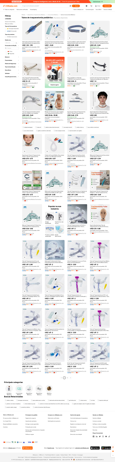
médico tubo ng (80, 127)
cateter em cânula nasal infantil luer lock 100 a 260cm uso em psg (54, 403)
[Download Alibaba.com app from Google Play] (106, 448)
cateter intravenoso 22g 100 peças (42, 407)
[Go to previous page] (61, 377)
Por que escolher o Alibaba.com (10, 418)
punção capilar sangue (12, 407)
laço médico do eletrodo (93, 127)
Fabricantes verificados (53, 418)
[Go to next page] (70, 377)
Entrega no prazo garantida (32, 424)
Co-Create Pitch (7, 421)
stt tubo (93, 400)
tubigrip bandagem (28, 127)
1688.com (41, 455)
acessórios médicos (25, 407)
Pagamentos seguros (31, 418)
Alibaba (23, 14)
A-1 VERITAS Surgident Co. (28, 85)
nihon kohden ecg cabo (30, 403)
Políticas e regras (30, 434)
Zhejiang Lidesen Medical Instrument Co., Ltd (55, 163)
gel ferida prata (72, 400)
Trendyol (74, 455)
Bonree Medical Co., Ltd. (96, 51)
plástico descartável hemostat (52, 127)
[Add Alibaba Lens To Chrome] (27, 448)
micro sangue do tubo (60, 130)
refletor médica (10, 400)
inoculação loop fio (68, 127)
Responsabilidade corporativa (10, 424)
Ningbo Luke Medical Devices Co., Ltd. (31, 49)
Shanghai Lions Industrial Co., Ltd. (75, 49)
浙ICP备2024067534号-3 (97, 459)
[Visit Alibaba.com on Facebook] (94, 436)
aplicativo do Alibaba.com (82, 448)
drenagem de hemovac (23, 400)
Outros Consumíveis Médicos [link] (68, 14)
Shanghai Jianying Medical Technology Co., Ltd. (32, 163)
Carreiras (5, 427)
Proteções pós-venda (31, 427)
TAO (70, 455)
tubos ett (39, 127)
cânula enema (83, 400)
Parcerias (95, 430)
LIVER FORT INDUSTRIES (73, 84)
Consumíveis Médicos (53, 14)
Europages (80, 455)
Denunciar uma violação (76, 434)
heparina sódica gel (103, 400)
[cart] (91, 6)
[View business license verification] (71, 459)
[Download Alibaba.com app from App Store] (95, 448)
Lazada (57, 455)
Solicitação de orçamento (54, 421)
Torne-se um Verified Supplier (100, 427)
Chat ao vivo (73, 421)
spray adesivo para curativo (39, 400)
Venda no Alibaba (97, 418)
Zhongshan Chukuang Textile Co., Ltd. (99, 120)
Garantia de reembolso (31, 421)
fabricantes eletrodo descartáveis (57, 400)
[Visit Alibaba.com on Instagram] (103, 436)
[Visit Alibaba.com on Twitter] (100, 436)
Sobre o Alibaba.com (8, 414)
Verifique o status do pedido (99, 424)
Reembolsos (73, 427)
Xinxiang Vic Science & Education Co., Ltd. (55, 120)
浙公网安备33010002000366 (83, 459)
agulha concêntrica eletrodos (44, 130)
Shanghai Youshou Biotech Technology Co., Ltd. (32, 121)
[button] (70, 6)
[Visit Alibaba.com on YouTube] (106, 436)
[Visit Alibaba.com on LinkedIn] (97, 436)
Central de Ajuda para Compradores (79, 418)
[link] (113, 447)
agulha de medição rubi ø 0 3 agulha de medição (84, 403)
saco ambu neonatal (28, 130)
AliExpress (35, 455)
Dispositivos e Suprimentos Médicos (36, 14)
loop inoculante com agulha (75, 130)
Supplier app (50, 448)
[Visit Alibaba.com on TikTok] (109, 436)
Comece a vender (97, 421)
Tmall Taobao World (50, 455)
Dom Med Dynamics (95, 84)
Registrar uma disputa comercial (78, 424)
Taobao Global (64, 455)
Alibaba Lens (11, 448)
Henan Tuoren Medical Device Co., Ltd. (54, 52)
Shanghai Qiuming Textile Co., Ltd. (75, 121)
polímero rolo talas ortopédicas (13, 403)
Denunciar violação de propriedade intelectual (78, 430)
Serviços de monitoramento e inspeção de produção (35, 430)
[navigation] (12, 196)
